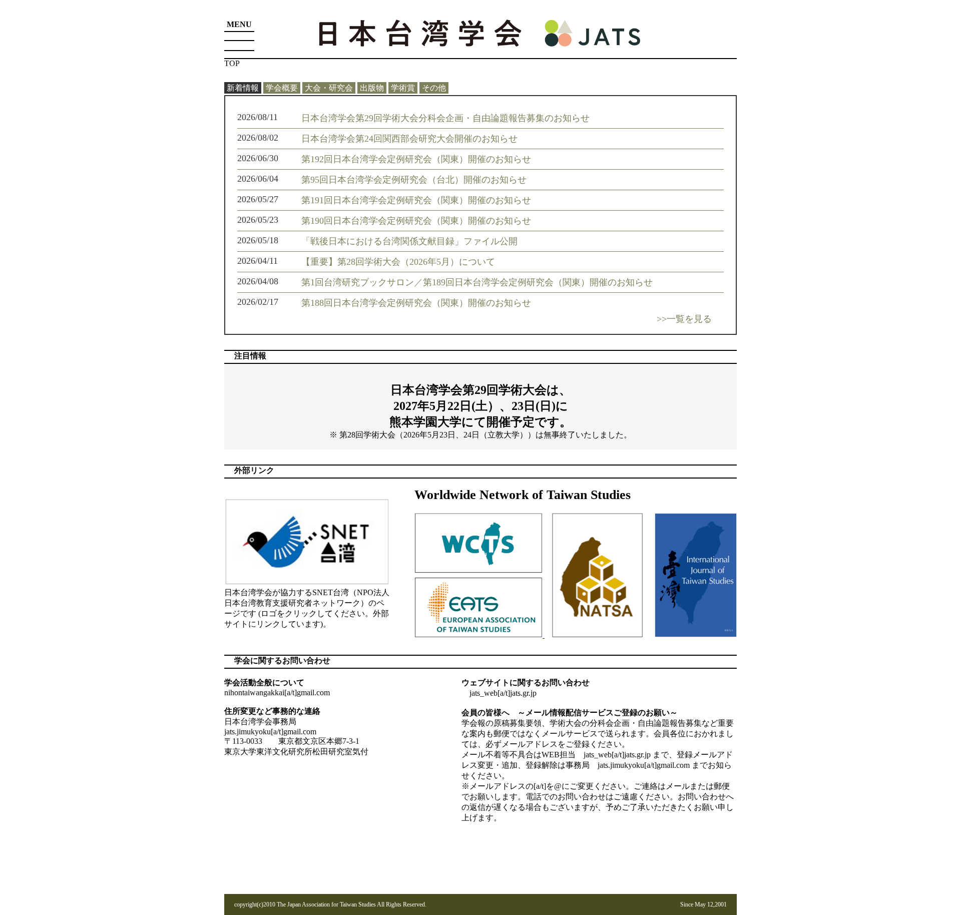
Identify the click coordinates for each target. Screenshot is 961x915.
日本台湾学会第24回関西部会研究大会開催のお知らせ (409, 139)
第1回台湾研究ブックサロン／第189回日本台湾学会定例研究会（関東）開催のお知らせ (477, 282)
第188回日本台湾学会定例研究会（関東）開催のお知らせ (416, 303)
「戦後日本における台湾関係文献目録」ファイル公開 (409, 241)
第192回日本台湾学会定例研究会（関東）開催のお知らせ (416, 159)
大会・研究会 (329, 88)
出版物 (372, 88)
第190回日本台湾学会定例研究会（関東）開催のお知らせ (416, 221)
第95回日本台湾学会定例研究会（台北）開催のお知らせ (414, 180)
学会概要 (282, 88)
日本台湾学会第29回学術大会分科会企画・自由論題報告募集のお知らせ (445, 118)
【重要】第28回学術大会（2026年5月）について (398, 262)
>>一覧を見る (684, 319)
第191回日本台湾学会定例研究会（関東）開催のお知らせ (416, 200)
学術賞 (403, 88)
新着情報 (243, 88)
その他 (434, 88)
